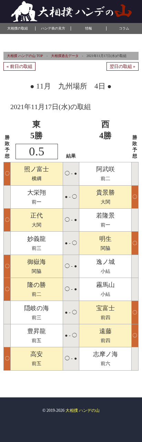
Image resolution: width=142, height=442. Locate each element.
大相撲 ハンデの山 (82, 410)
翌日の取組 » (122, 66)
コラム (124, 28)
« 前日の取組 (19, 66)
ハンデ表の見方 (53, 28)
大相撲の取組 (17, 28)
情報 (88, 28)
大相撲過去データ (65, 56)
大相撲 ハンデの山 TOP (25, 56)
